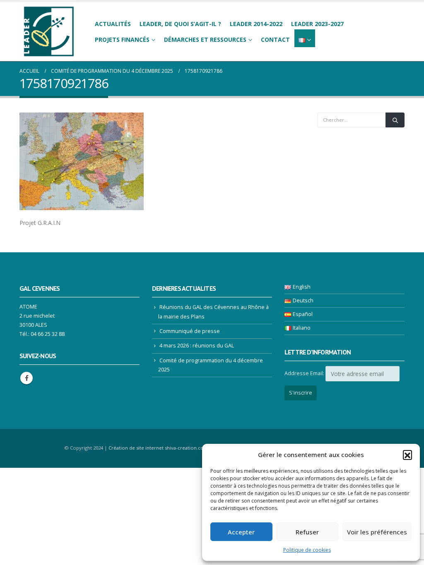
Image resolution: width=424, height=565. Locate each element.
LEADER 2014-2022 (256, 24)
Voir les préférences (377, 532)
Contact (275, 39)
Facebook (26, 378)
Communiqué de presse (189, 331)
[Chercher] (395, 120)
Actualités (113, 24)
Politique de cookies (307, 549)
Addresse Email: (304, 373)
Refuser (307, 532)
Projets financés (122, 39)
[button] (407, 454)
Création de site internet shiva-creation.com (158, 448)
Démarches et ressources (205, 39)
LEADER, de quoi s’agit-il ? (180, 24)
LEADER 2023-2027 (317, 24)
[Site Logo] (48, 31)
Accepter (241, 532)
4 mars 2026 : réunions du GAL (196, 345)
